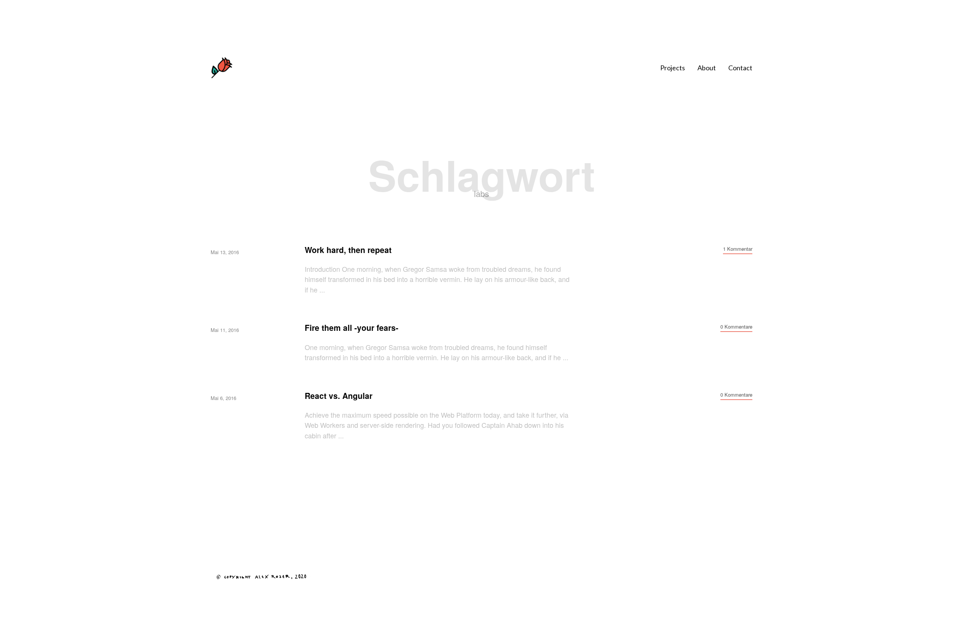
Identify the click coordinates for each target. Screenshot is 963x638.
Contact (740, 68)
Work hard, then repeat (348, 250)
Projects (672, 68)
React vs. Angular (338, 395)
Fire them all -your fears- (351, 327)
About (706, 68)
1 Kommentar (737, 248)
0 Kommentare (736, 326)
